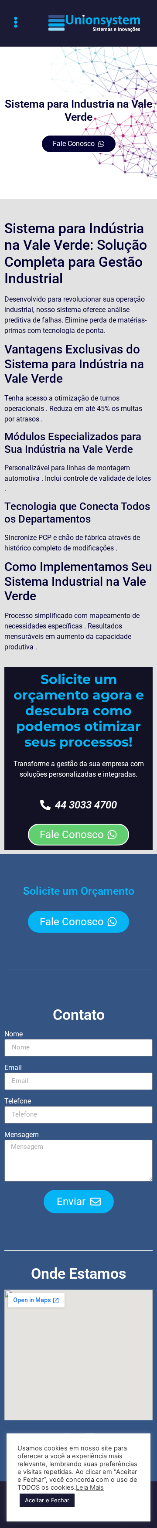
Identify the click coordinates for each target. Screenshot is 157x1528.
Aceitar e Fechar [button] (47, 1500)
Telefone (17, 1101)
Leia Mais (90, 1487)
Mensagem (21, 1135)
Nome (13, 1034)
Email (13, 1068)
